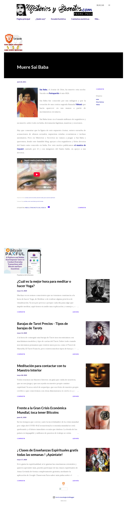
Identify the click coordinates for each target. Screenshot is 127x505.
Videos (98, 104)
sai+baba (25, 201)
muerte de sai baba (32, 197)
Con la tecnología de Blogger (64, 497)
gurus (45, 197)
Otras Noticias (100, 102)
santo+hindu (33, 201)
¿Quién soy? (41, 19)
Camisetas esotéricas (80, 19)
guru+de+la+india (39, 201)
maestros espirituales (50, 197)
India (97, 99)
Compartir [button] (100, 89)
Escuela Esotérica (58, 19)
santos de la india (39, 197)
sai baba (26, 197)
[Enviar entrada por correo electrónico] (49, 207)
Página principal (23, 19)
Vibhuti (79, 104)
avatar (29, 201)
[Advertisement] (62, 26)
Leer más (76, 312)
